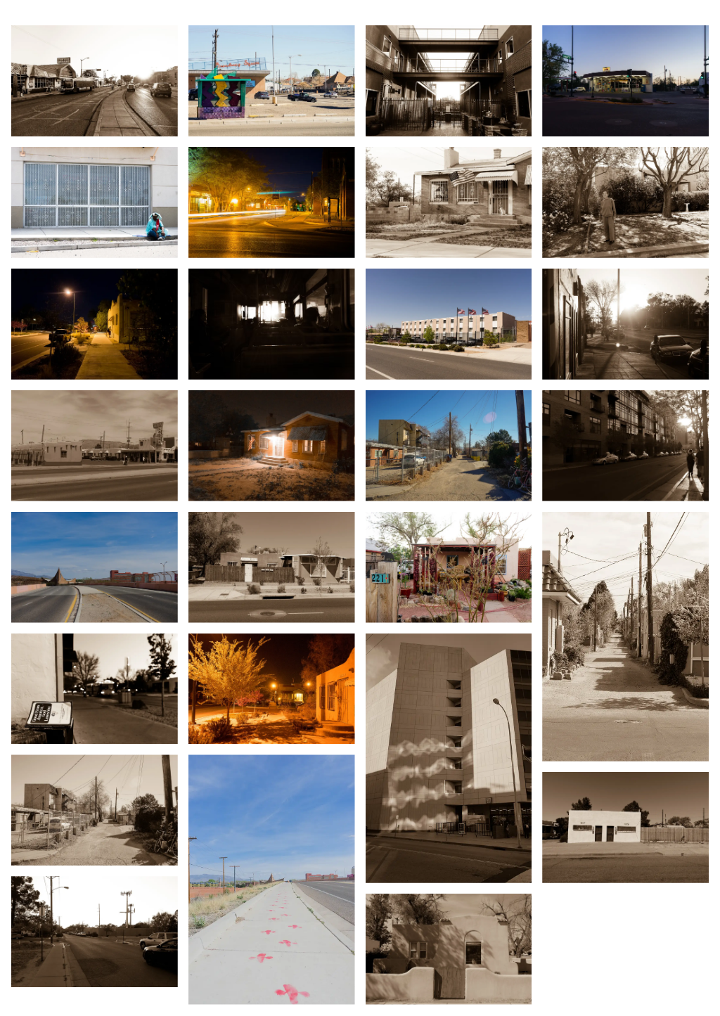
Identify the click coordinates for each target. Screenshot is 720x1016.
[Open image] (94, 80)
